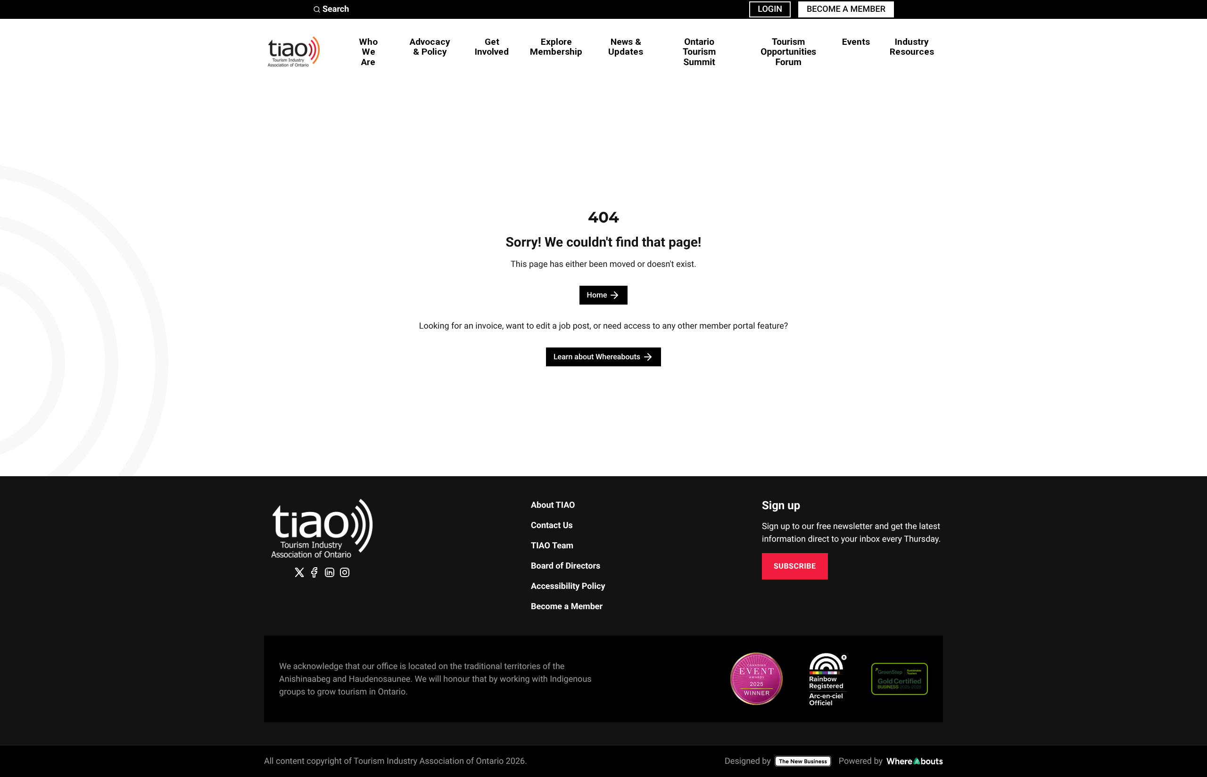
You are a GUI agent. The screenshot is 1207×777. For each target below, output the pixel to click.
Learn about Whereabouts (597, 356)
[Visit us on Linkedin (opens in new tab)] (329, 572)
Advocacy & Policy (430, 46)
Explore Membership (556, 46)
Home (597, 294)
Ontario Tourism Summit (699, 51)
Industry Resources (912, 46)
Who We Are (368, 51)
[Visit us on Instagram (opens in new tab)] (344, 572)
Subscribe (795, 566)
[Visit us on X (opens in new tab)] (299, 572)
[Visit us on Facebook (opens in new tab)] (314, 572)
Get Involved (492, 46)
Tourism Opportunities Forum (788, 51)
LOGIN (770, 9)
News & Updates (625, 46)
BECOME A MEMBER (846, 9)
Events (856, 41)
